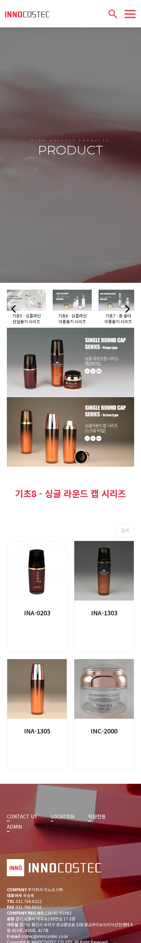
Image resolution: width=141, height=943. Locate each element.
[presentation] (13, 308)
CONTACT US (22, 816)
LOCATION (62, 816)
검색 (124, 530)
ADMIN (14, 826)
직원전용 (97, 816)
